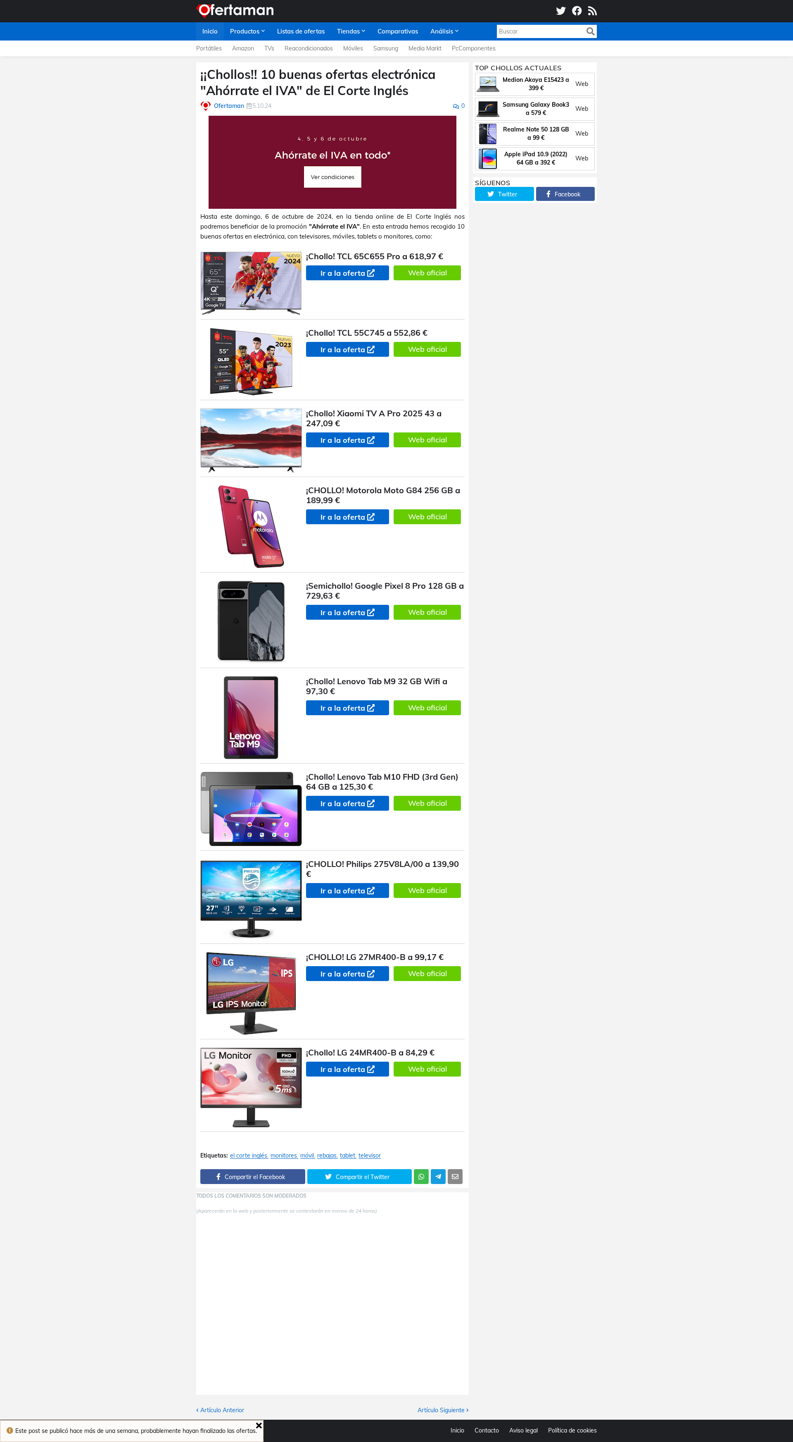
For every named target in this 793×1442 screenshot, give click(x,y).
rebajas (327, 1156)
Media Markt (425, 48)
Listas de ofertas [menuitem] (301, 31)
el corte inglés (248, 1156)
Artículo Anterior (222, 1410)
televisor (370, 1156)
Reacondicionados (309, 48)
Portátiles (209, 48)
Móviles (353, 48)
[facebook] (577, 11)
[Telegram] (438, 1176)
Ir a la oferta (343, 273)
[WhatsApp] (421, 1176)
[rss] (592, 11)
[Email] (455, 1176)
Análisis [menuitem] (441, 31)
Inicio (457, 1430)
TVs (269, 48)
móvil (307, 1156)
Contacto (487, 1430)
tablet (347, 1156)
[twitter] (561, 11)
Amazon (243, 48)
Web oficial (427, 272)
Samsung (385, 48)
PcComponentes (474, 48)
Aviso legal (523, 1430)
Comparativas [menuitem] (398, 31)
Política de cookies (572, 1430)
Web (581, 84)
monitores (284, 1156)
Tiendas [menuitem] (348, 31)
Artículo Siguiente (441, 1410)
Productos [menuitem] (244, 31)
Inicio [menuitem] (210, 31)
